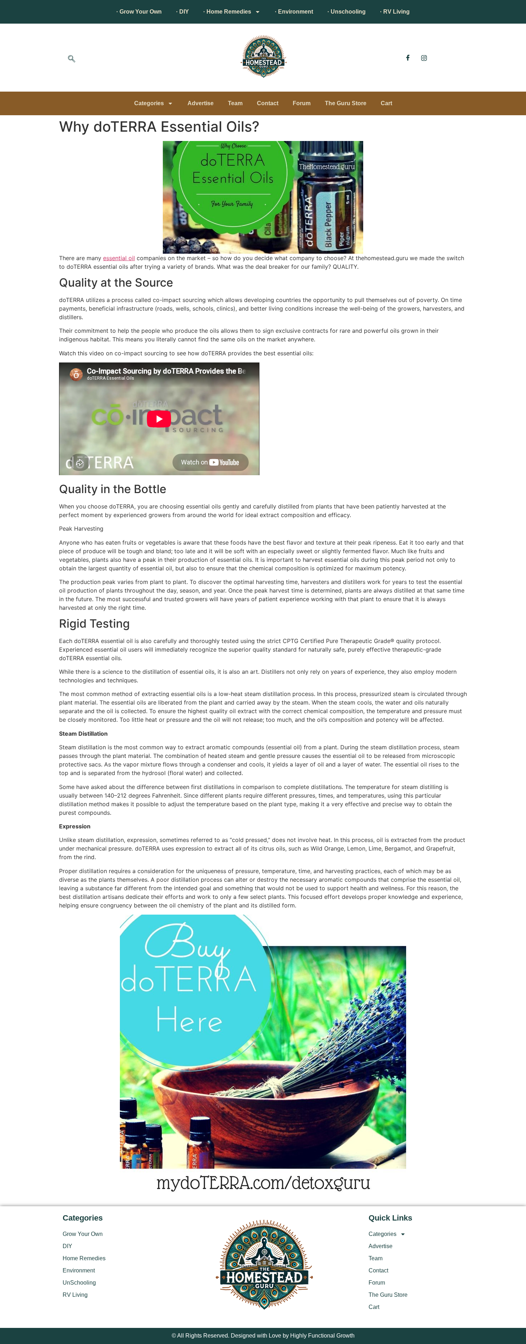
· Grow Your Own (139, 12)
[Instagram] (424, 57)
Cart (386, 103)
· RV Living (395, 12)
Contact (267, 103)
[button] (71, 59)
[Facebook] (408, 57)
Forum (302, 103)
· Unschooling (346, 12)
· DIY (182, 12)
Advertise (200, 103)
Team (235, 103)
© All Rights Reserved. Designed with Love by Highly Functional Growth (263, 1336)
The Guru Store (345, 103)
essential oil (119, 258)
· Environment (294, 12)
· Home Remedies (227, 12)
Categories (149, 103)
